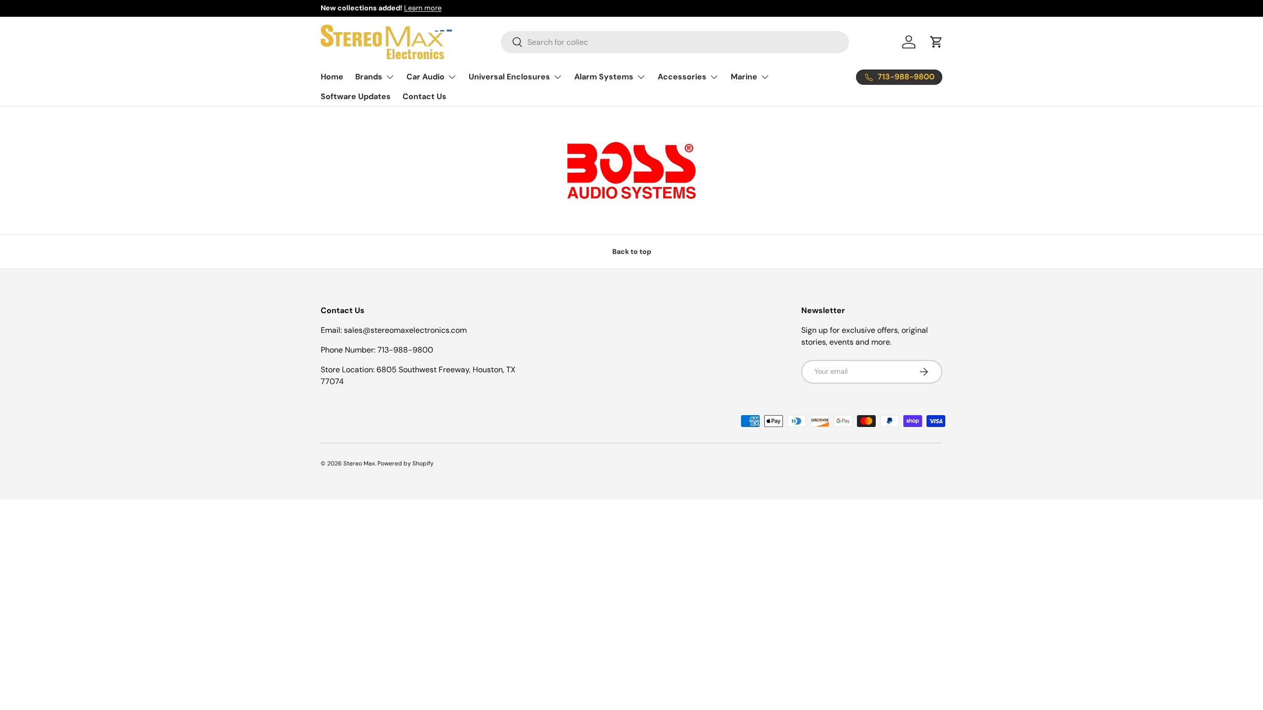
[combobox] (675, 42)
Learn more (423, 7)
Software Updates (356, 96)
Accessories (682, 76)
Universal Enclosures (509, 76)
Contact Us (424, 96)
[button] (936, 42)
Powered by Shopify (405, 463)
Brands (368, 76)
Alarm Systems (603, 76)
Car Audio (426, 76)
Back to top (631, 251)
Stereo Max (359, 463)
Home (332, 76)
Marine (744, 76)
